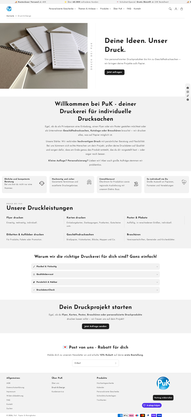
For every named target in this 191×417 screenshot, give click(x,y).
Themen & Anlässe (87, 8)
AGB (8, 383)
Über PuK (117, 8)
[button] (170, 9)
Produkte (104, 8)
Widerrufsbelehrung (14, 395)
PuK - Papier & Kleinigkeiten (25, 415)
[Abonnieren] (116, 363)
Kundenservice (58, 391)
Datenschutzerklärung (15, 387)
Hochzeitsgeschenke (105, 383)
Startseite (10, 16)
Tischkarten (101, 400)
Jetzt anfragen (114, 72)
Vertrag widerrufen (163, 397)
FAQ (8, 400)
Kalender (100, 387)
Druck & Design (24, 16)
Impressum (10, 391)
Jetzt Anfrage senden (96, 326)
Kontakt (9, 404)
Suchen (9, 408)
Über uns (55, 383)
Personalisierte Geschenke (61, 8)
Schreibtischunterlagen (106, 395)
